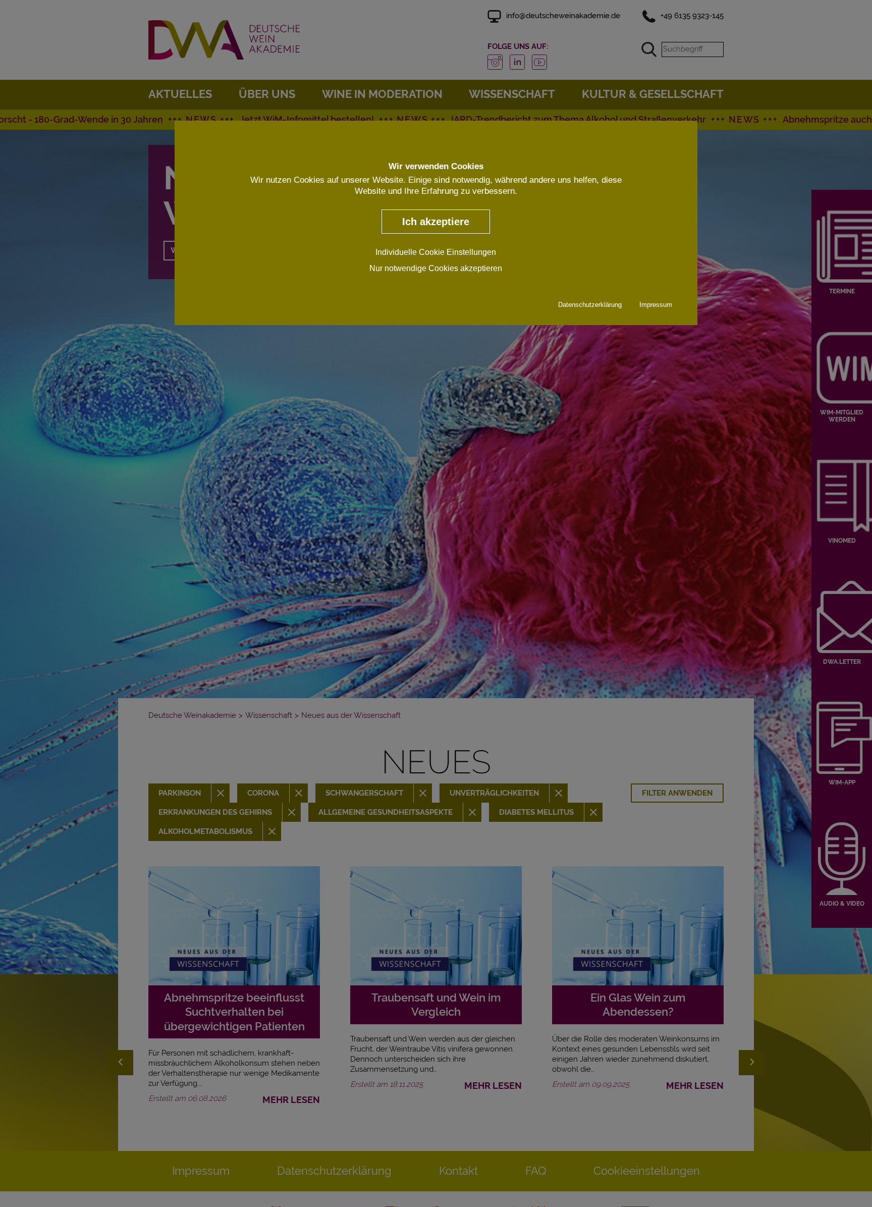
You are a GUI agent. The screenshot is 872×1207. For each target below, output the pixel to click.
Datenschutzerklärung (590, 305)
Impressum (655, 305)
